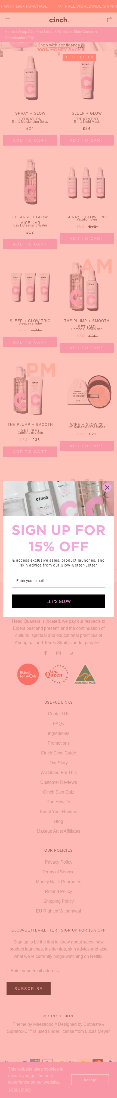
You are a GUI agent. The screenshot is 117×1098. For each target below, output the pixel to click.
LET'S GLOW (59, 601)
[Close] (107, 487)
